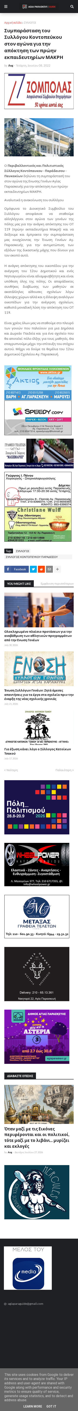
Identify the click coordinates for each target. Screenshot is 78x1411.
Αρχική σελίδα (12, 22)
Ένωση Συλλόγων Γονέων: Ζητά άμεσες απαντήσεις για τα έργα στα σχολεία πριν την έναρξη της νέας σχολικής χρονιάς (39, 694)
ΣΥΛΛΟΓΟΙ (30, 22)
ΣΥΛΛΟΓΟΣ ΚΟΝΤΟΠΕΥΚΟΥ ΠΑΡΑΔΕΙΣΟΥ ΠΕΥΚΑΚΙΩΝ (32, 557)
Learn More (32, 1406)
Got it (51, 1406)
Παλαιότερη (63, 770)
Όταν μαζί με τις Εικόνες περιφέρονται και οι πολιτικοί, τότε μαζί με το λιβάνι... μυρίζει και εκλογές (36, 1137)
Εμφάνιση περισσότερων (57, 583)
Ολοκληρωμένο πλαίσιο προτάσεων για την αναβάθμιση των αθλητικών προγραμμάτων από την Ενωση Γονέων (38, 636)
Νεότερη (12, 770)
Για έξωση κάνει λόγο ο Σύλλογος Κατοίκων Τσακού (37, 751)
